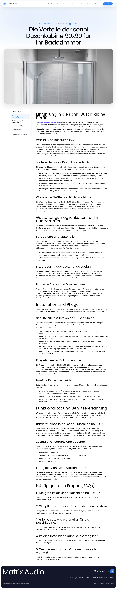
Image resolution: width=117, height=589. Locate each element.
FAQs (87, 578)
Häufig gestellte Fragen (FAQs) (20, 134)
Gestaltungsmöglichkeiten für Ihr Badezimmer (20, 121)
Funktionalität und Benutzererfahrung (17, 130)
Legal (112, 583)
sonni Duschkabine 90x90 (49, 122)
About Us (96, 583)
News (81, 578)
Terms (107, 583)
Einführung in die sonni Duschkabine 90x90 (18, 116)
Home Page (73, 578)
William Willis (75, 23)
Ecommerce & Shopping (46, 23)
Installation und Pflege (18, 125)
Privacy (102, 583)
